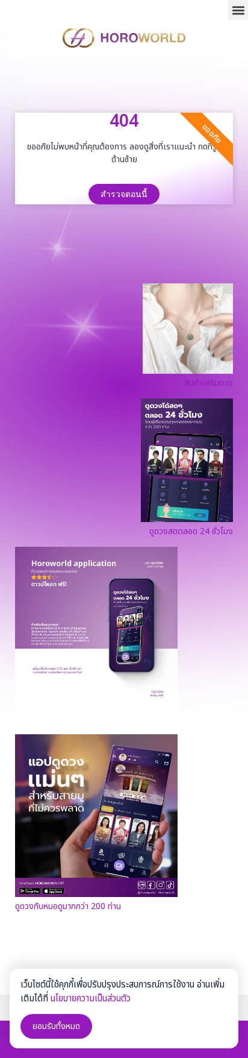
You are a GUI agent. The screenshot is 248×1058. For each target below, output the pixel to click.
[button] (238, 10)
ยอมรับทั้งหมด (56, 1026)
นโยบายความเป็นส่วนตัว (91, 999)
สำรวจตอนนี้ (124, 194)
